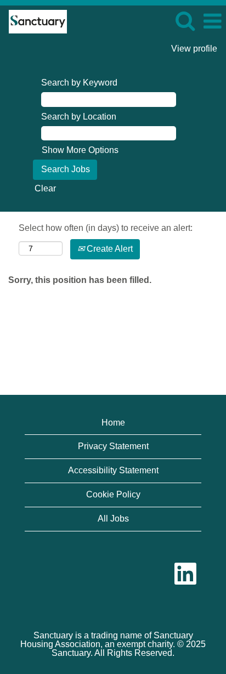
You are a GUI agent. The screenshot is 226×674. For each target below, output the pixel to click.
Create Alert (108, 248)
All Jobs (113, 518)
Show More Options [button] (80, 150)
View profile (194, 48)
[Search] (185, 20)
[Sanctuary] (33, 20)
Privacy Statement (113, 446)
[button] (212, 21)
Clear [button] (45, 188)
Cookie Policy (113, 494)
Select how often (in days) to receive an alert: (106, 228)
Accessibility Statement (113, 470)
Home (113, 422)
